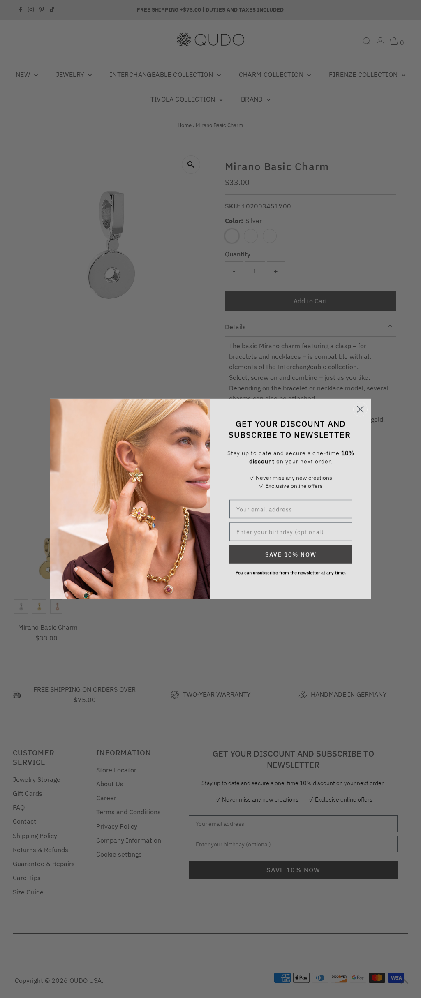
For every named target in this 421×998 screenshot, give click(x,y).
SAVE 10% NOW (291, 554)
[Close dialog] (360, 409)
